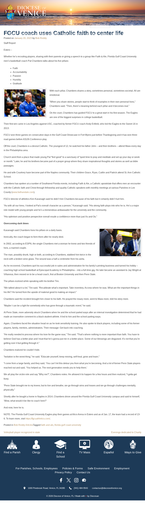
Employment (121, 468)
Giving (116, 33)
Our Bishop (26, 33)
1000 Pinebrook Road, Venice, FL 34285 (46, 488)
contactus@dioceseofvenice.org (107, 488)
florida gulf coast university (68, 425)
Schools (54, 33)
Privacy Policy (63, 472)
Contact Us (83, 472)
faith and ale (47, 425)
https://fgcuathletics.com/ (37, 418)
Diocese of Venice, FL (64, 496)
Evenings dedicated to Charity (126, 432)
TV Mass (92, 33)
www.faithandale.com (23, 192)
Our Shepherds (132, 33)
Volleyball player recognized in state (22, 432)
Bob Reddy (41, 38)
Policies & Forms (72, 468)
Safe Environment (73, 33)
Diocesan (94, 496)
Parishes (41, 33)
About (13, 33)
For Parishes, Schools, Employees (37, 468)
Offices (105, 33)
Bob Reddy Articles (23, 425)
